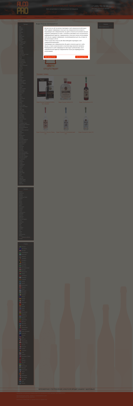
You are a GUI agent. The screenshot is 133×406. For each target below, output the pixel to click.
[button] (50, 57)
